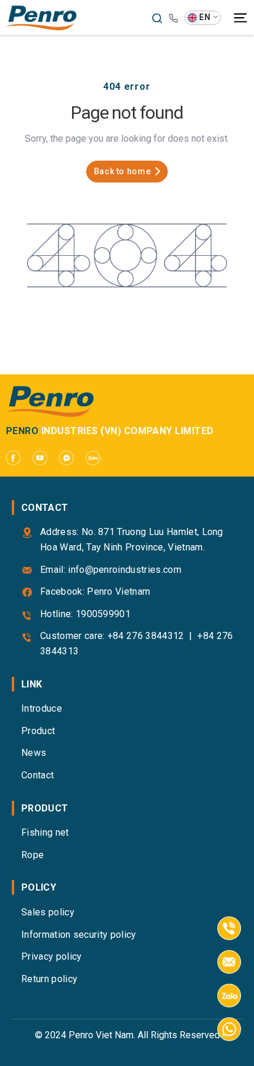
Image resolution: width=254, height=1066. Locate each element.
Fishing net (45, 832)
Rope (32, 854)
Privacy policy (51, 956)
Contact (37, 775)
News (33, 752)
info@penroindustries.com (124, 569)
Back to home (122, 171)
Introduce (41, 708)
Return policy (49, 978)
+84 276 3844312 (146, 635)
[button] (202, 18)
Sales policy (47, 912)
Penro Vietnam (118, 591)
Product (38, 730)
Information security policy (78, 934)
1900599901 (103, 614)
